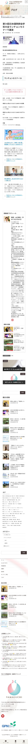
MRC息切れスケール (8, 497)
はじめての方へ (4, 563)
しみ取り (18, 499)
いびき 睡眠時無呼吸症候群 (9, 499)
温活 (15, 519)
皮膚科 (11, 331)
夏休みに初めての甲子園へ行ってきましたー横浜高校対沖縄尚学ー (19, 349)
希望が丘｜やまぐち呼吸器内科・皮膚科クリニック (14, 159)
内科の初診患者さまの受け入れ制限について (19, 335)
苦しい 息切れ (7, 525)
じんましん (6, 501)
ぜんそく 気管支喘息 (8, 503)
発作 (19, 519)
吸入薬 (18, 513)
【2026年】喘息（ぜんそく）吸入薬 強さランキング (14, 636)
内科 (12, 355)
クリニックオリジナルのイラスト (10, 507)
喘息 (5, 515)
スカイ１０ (6, 509)
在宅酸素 (9, 515)
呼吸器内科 (3, 565)
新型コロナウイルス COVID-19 (10, 517)
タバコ (11, 509)
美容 (16, 521)
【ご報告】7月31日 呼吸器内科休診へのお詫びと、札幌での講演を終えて (17, 466)
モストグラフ (6, 513)
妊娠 (14, 515)
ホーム (2, 560)
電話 (15, 742)
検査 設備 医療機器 (8, 519)
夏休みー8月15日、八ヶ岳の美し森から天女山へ (19, 341)
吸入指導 (12, 513)
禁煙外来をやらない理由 (8, 521)
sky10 (15, 497)
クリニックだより (9, 337)
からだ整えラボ (10, 343)
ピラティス (21, 511)
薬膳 (16, 525)
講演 (19, 525)
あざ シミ (20, 497)
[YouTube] (13, 320)
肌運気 (20, 521)
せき (11, 501)
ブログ (2, 577)
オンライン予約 (4, 574)
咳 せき (23, 513)
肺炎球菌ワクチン (7, 523)
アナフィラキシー (7, 505)
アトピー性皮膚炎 (17, 503)
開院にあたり (6, 546)
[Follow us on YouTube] (2, 715)
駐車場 (2, 571)
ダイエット (17, 509)
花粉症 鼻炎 (19, 523)
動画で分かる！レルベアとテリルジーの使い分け (13, 668)
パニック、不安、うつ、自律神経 (10, 511)
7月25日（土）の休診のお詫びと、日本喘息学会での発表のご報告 (17, 484)
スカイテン (21, 507)
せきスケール (16, 501)
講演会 (5, 527)
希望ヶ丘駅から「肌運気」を (18, 329)
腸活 (13, 523)
